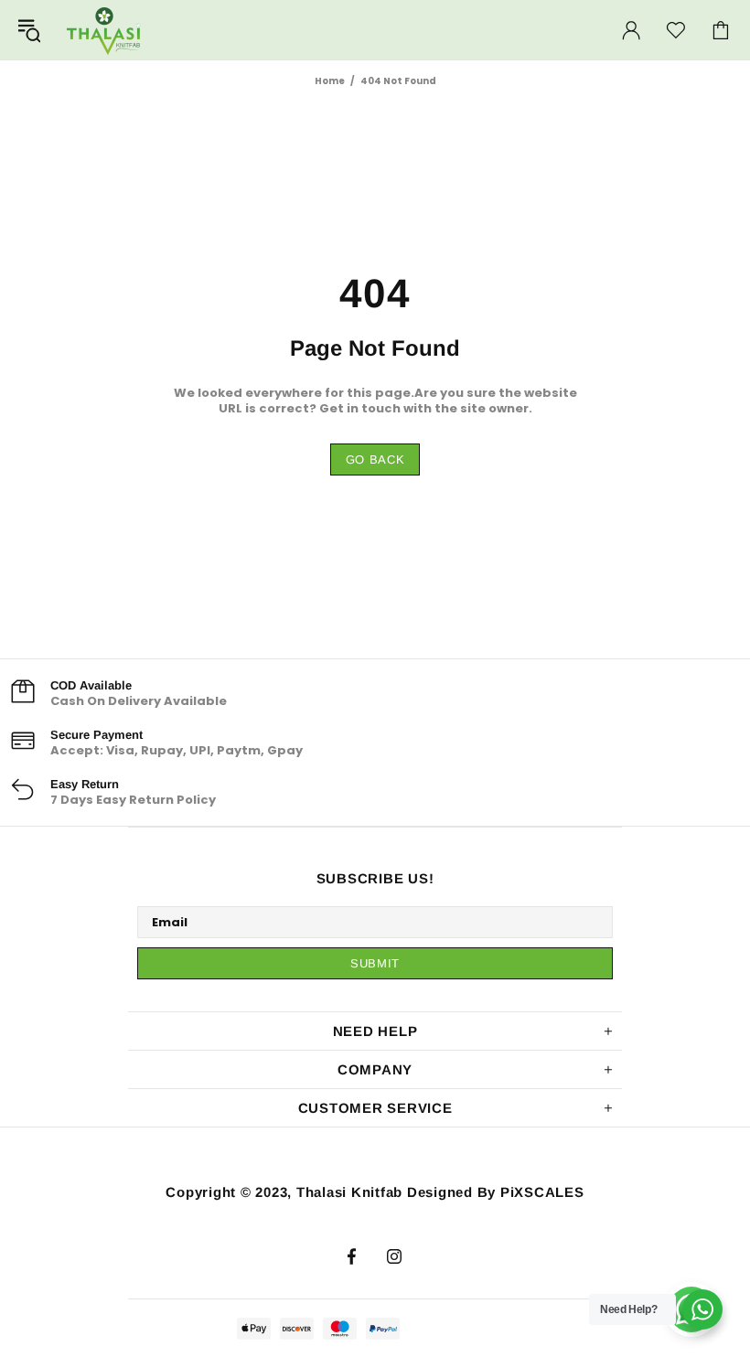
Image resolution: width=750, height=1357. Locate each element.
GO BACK (375, 459)
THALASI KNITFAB (104, 29)
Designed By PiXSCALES (495, 1192)
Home (330, 81)
